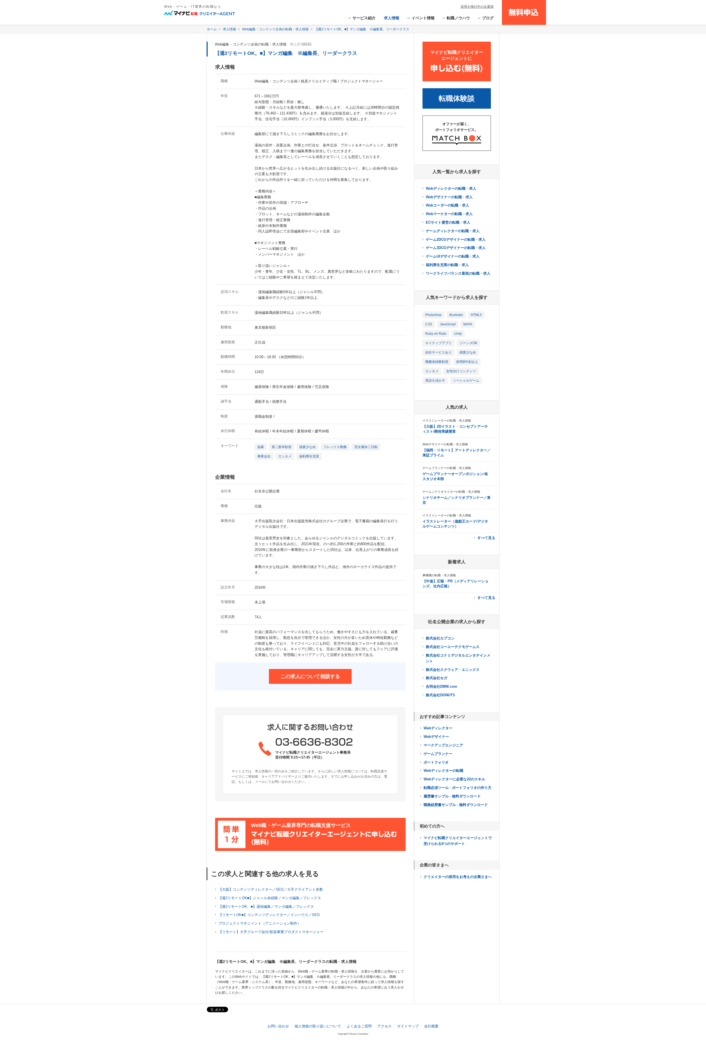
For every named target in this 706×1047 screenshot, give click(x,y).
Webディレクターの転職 (443, 770)
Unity (458, 334)
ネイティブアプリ (438, 343)
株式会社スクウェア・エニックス (453, 670)
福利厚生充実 (309, 456)
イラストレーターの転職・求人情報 (446, 420)
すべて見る (486, 538)
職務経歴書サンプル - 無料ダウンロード (456, 805)
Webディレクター (438, 728)
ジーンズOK (468, 343)
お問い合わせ (278, 1026)
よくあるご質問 (359, 1026)
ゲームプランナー (438, 754)
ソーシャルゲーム (466, 380)
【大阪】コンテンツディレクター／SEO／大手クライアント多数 (270, 889)
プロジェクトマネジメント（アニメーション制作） (259, 923)
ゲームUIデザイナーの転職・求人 (453, 256)
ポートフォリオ (436, 762)
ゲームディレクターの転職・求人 (453, 231)
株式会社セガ (436, 678)
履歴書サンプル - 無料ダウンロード (452, 796)
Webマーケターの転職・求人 (449, 214)
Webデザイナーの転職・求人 (449, 197)
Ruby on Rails (435, 334)
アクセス (384, 1026)
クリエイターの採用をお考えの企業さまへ (458, 877)
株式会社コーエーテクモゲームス (453, 647)
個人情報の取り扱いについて (318, 1026)
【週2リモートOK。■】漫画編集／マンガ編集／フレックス (266, 906)
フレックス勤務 (335, 447)
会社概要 (431, 1026)
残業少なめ (307, 447)
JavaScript (448, 324)
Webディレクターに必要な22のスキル (454, 779)
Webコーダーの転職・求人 (447, 205)
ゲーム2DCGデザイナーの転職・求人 (456, 239)
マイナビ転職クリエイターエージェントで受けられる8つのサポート (458, 841)
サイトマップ (408, 1026)
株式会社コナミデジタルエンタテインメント (458, 658)
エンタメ (285, 456)
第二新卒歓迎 (282, 447)
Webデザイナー (436, 737)
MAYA (467, 324)
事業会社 (264, 456)
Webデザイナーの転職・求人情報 (445, 444)
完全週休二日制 (366, 447)
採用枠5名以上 (467, 362)
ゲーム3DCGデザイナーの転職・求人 (456, 248)
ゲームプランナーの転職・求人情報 (446, 468)
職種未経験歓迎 (436, 362)
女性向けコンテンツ (461, 371)
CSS (428, 324)
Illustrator (456, 315)
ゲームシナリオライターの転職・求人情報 (451, 491)
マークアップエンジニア (443, 745)
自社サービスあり (438, 352)
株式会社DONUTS (440, 695)
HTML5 (476, 315)
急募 (260, 447)
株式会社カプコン (440, 638)
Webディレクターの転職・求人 (451, 188)
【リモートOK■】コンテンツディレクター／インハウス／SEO (269, 915)
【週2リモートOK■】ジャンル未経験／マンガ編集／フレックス (269, 898)
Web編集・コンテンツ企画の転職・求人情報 (251, 44)
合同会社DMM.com (441, 686)
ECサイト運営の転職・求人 (448, 222)
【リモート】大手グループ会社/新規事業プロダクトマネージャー (270, 932)
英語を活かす (435, 380)
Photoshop (433, 315)
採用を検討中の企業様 (477, 7)
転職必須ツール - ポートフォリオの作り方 (457, 788)
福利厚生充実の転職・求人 (447, 265)
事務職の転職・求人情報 (439, 575)
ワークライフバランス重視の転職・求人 (458, 273)
